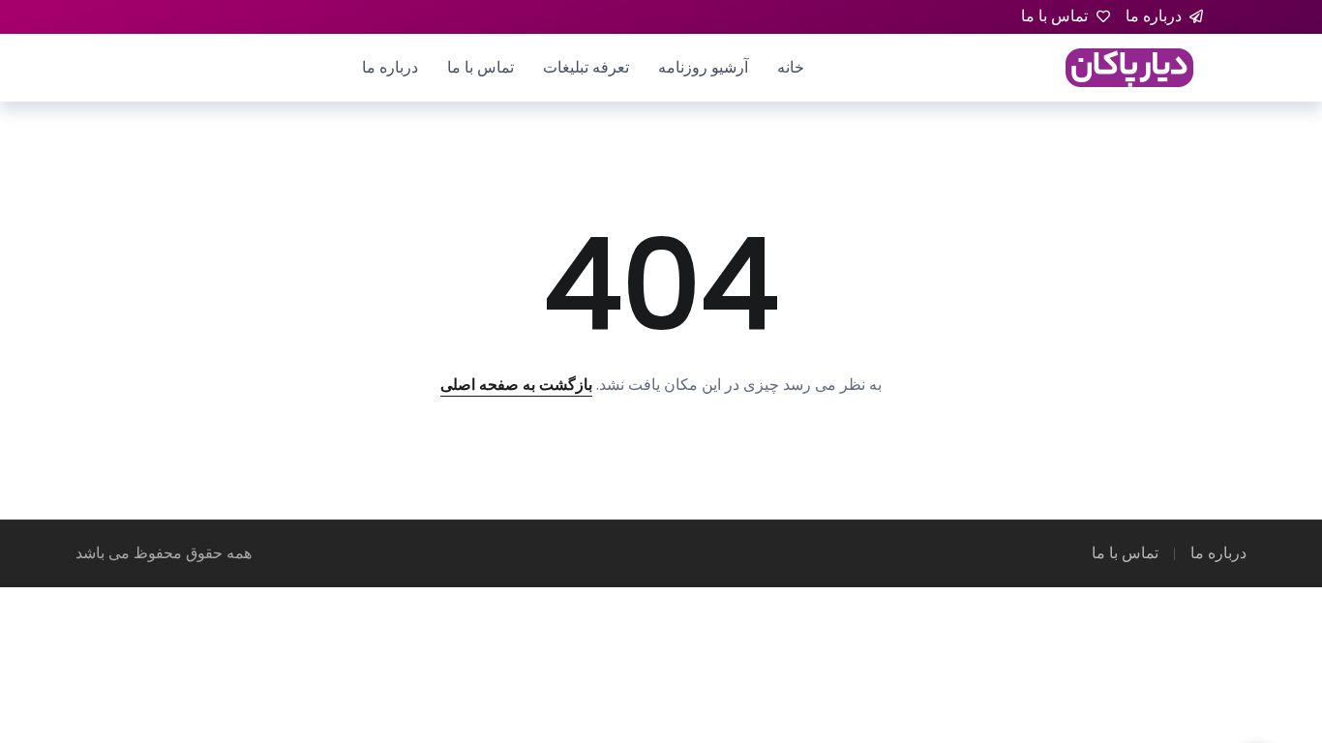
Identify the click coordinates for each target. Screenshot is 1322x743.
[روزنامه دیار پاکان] (1129, 66)
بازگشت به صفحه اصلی (516, 384)
